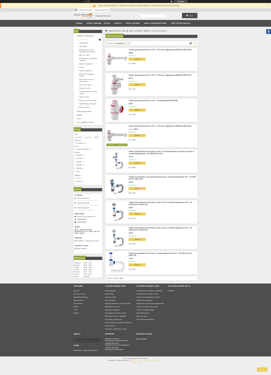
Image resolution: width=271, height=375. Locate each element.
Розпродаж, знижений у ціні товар (116, 329)
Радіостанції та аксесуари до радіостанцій (150, 303)
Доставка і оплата (79, 294)
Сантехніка (138, 31)
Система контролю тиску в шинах (147, 306)
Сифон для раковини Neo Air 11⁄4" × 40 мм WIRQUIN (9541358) (153, 100)
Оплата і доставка (133, 23)
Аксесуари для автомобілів (145, 319)
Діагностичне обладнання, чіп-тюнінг (148, 297)
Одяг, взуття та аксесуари (87, 100)
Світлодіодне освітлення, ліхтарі (115, 313)
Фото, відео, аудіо (85, 85)
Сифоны (147, 31)
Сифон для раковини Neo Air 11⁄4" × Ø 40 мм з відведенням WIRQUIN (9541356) (160, 126)
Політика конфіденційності (155, 360)
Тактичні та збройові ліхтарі (145, 310)
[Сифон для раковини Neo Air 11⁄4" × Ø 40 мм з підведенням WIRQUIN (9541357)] (117, 84)
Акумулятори (83, 43)
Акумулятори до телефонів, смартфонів (149, 291)
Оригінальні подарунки (112, 310)
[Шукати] (165, 16)
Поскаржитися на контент (138, 360)
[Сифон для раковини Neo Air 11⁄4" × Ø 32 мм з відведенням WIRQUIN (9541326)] (117, 59)
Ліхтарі (81, 67)
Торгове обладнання (85, 70)
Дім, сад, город (128, 31)
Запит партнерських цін (180, 23)
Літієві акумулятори (143, 313)
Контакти (118, 23)
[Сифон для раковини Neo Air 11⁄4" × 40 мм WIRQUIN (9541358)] (117, 110)
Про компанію (78, 303)
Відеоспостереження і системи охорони (117, 303)
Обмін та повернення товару (155, 23)
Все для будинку (110, 300)
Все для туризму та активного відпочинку (118, 322)
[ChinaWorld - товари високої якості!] (83, 16)
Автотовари (83, 46)
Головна (79, 23)
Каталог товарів (93, 23)
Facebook (171, 291)
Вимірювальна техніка (112, 306)
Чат (263, 369)
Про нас (107, 23)
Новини (79, 115)
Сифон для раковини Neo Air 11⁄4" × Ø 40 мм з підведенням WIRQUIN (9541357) (160, 75)
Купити (137, 59)
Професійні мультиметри (145, 300)
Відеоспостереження (86, 64)
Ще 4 (78, 171)
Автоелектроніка (110, 291)
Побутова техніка (84, 88)
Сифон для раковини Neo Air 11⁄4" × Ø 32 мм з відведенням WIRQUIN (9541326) (160, 50)
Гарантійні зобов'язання (81, 297)
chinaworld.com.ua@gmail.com (86, 216)
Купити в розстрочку (84, 111)
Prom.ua (145, 358)
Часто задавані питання (85, 122)
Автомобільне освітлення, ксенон (147, 294)
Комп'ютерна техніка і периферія (115, 316)
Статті (79, 118)
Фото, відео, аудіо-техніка (113, 319)
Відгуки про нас (79, 300)
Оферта (76, 313)
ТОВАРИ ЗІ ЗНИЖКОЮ (85, 36)
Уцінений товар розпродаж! (88, 104)
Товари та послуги (114, 31)
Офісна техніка (84, 97)
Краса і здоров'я (84, 107)
